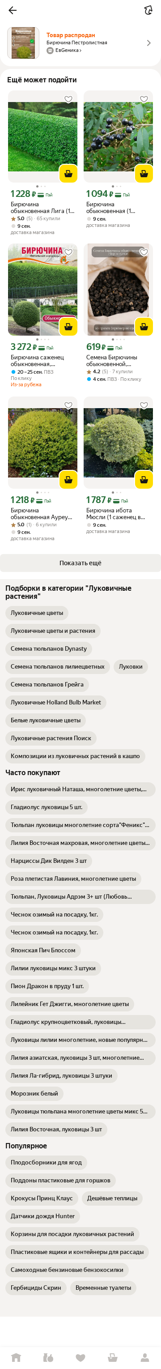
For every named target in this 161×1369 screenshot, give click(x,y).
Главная (16, 1358)
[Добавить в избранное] (68, 99)
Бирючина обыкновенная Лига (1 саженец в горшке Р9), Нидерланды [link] (41, 207)
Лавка (48, 1358)
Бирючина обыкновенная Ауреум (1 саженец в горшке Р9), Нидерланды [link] (41, 513)
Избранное (80, 1358)
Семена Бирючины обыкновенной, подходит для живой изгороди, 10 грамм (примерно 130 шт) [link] (114, 360)
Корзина (113, 1358)
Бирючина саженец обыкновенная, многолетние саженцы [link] (41, 360)
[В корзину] (68, 173)
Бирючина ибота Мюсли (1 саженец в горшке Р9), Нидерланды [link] (113, 513)
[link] (36, 613)
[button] (12, 10)
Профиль (145, 1358)
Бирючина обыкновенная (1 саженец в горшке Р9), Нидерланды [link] (117, 207)
